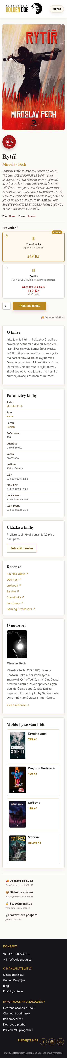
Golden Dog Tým (14, 980)
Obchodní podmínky (16, 1013)
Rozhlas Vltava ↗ (18, 574)
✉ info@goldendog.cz (17, 959)
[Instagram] (51, 1041)
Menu (57, 9)
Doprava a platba (14, 1024)
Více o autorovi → (18, 705)
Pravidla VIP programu (18, 1030)
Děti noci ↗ (14, 580)
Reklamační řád (13, 1019)
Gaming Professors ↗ (21, 609)
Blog (6, 986)
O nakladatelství (13, 975)
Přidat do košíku (29, 305)
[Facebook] (43, 1041)
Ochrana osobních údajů (19, 1008)
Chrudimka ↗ (15, 597)
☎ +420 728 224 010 (16, 954)
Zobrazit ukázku (22, 548)
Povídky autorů (13, 991)
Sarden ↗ (13, 591)
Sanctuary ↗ (15, 603)
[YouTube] (60, 1041)
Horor (12, 216)
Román (31, 216)
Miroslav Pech (14, 164)
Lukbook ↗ (14, 585)
